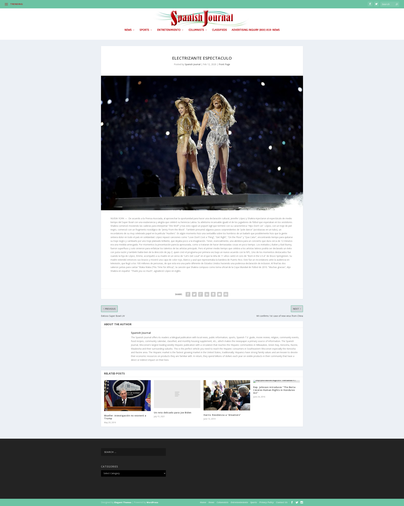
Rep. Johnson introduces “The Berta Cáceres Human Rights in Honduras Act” (274, 390)
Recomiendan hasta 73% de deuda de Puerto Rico (52, 4)
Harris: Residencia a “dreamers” (222, 414)
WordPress (152, 502)
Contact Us (282, 502)
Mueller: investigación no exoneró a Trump (125, 417)
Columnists (196, 30)
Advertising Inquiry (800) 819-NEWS (256, 30)
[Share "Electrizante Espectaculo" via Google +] (200, 294)
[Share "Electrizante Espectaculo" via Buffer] (213, 294)
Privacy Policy (266, 502)
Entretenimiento (169, 30)
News (128, 30)
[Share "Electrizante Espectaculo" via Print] (226, 294)
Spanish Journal (192, 64)
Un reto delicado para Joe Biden (172, 412)
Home (203, 502)
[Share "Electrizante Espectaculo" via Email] (219, 294)
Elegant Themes (122, 502)
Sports (144, 30)
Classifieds (219, 30)
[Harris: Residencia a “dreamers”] (227, 395)
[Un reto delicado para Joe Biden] (177, 394)
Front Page (224, 64)
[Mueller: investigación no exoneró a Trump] (127, 395)
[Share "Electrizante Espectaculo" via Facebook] (188, 294)
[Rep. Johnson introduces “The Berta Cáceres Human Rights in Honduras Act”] (276, 381)
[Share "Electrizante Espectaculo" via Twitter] (194, 294)
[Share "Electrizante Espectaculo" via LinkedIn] (207, 294)
